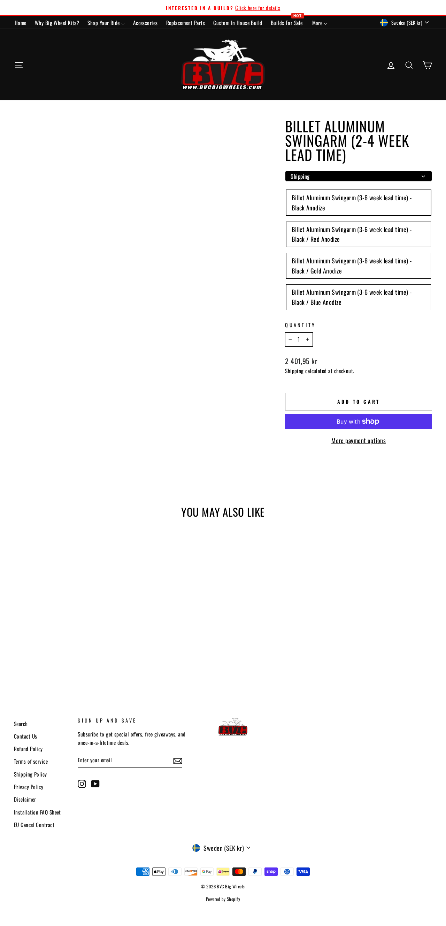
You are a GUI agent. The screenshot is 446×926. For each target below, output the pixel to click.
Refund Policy (28, 749)
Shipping (294, 371)
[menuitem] (20, 22)
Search (21, 723)
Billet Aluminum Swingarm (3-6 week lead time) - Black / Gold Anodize (352, 265)
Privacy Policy (28, 786)
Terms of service (31, 761)
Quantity (300, 325)
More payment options (358, 440)
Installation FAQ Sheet (37, 812)
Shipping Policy (30, 774)
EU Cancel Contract (34, 824)
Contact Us (25, 736)
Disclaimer (25, 799)
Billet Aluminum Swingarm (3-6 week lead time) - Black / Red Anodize (352, 234)
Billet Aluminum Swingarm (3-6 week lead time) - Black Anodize (352, 202)
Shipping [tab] (300, 176)
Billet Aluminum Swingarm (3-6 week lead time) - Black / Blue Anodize (352, 297)
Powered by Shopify (223, 899)
